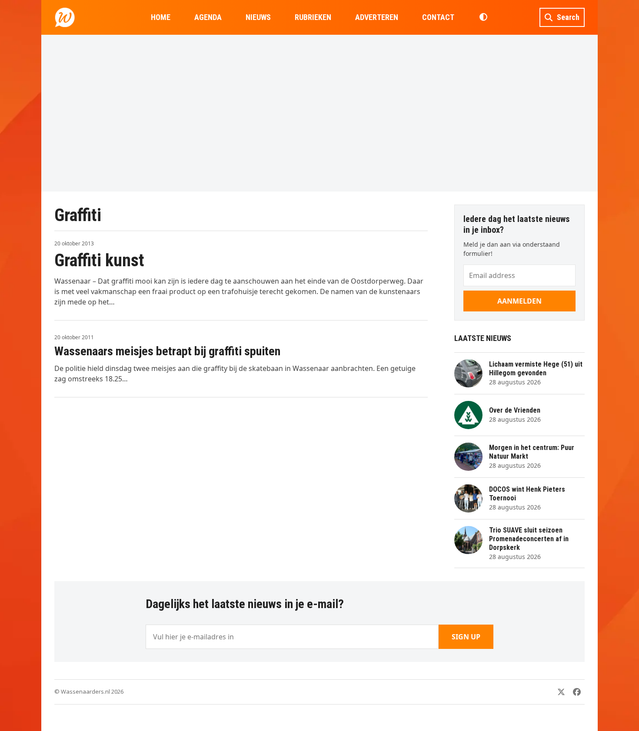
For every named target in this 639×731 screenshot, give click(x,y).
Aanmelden (519, 301)
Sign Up (466, 637)
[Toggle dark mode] (483, 17)
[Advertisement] (319, 113)
